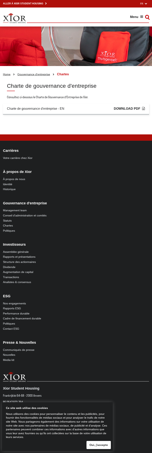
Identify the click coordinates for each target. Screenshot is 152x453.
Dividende (9, 267)
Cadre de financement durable (22, 318)
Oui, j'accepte (98, 444)
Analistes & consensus (17, 282)
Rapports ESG (12, 308)
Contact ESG (11, 328)
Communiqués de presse (18, 349)
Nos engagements (14, 303)
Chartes (8, 225)
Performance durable (16, 313)
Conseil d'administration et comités (25, 215)
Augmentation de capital (18, 272)
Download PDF (127, 108)
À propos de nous (14, 179)
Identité (7, 184)
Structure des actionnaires (19, 261)
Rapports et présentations (19, 256)
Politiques (9, 230)
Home (6, 74)
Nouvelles (9, 354)
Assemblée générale (16, 251)
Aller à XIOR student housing (23, 3)
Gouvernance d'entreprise (33, 74)
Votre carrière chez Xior (17, 157)
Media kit (8, 359)
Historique (9, 189)
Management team (15, 210)
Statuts (7, 220)
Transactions (11, 277)
